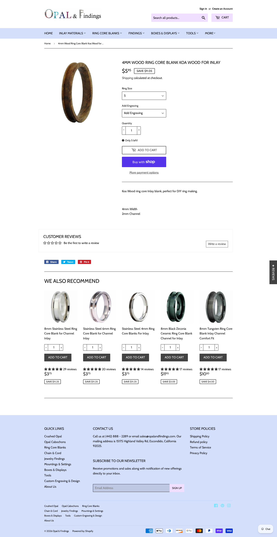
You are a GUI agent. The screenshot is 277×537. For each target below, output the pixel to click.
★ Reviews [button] (273, 272)
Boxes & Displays (55, 470)
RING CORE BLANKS (106, 33)
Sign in (203, 8)
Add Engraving (130, 105)
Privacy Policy (198, 453)
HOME (48, 33)
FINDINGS (135, 33)
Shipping (127, 78)
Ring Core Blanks (55, 447)
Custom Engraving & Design (62, 481)
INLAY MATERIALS (71, 33)
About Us (50, 486)
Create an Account (222, 8)
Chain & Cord (52, 453)
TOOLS (191, 33)
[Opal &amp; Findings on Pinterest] (222, 506)
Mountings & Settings (57, 464)
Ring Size (127, 88)
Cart (225, 17)
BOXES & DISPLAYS (164, 33)
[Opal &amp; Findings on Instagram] (229, 506)
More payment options (144, 172)
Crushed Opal (53, 436)
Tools (47, 475)
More (209, 33)
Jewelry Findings (54, 459)
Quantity (127, 123)
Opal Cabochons (55, 442)
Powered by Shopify (82, 530)
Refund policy (198, 442)
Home (47, 43)
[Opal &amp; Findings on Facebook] (216, 506)
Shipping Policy (199, 436)
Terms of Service (200, 447)
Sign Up (177, 488)
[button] (53, 369)
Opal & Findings (61, 530)
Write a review (217, 244)
